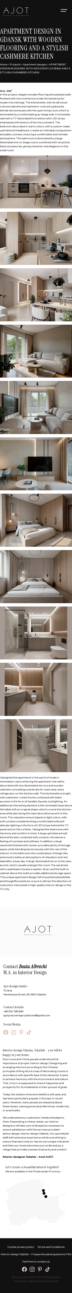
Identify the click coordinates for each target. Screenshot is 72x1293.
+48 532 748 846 (13, 1011)
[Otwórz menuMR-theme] (64, 10)
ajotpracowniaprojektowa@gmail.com (26, 1015)
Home (4, 64)
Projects (15, 64)
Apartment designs (35, 64)
